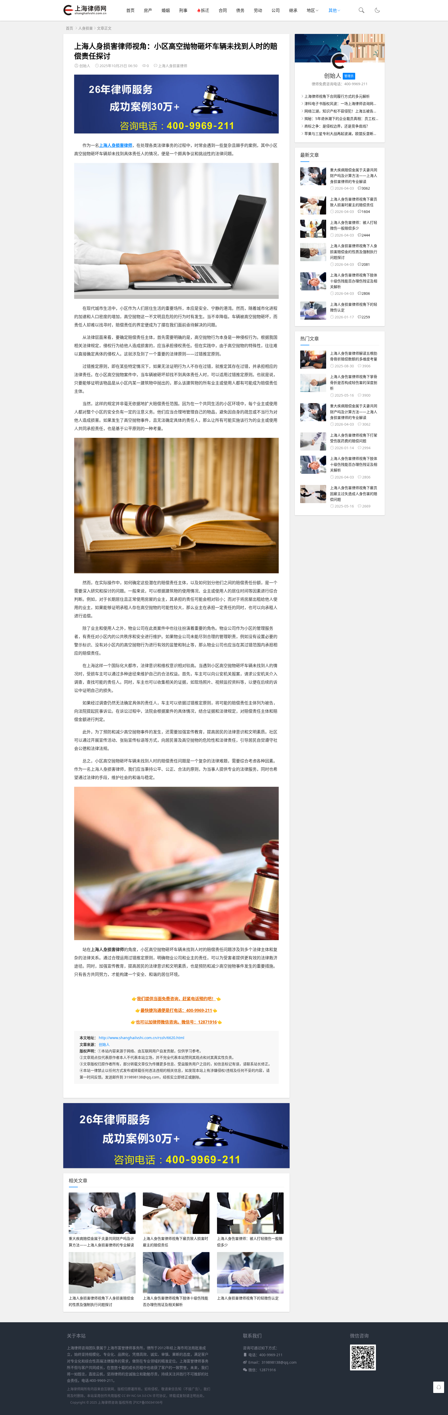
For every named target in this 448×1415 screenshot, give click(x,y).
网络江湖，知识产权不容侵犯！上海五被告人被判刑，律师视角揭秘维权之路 (366, 111)
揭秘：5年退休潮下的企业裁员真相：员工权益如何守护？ (350, 118)
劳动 (258, 10)
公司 (275, 10)
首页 (130, 10)
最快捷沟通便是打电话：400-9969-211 (176, 1010)
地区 (311, 10)
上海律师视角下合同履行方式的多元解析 (337, 96)
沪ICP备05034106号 (148, 1402)
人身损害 (85, 28)
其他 (332, 10)
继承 (293, 10)
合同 (223, 10)
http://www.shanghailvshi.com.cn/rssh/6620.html (141, 1037)
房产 (148, 10)
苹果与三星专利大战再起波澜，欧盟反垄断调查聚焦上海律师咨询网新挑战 (364, 133)
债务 (240, 10)
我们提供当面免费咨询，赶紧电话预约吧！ (176, 999)
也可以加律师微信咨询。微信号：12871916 (176, 1022)
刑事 (183, 10)
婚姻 (166, 10)
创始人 (104, 1044)
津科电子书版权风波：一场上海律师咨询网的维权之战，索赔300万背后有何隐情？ (371, 103)
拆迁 (205, 10)
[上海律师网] (85, 15)
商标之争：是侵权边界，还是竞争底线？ (337, 126)
